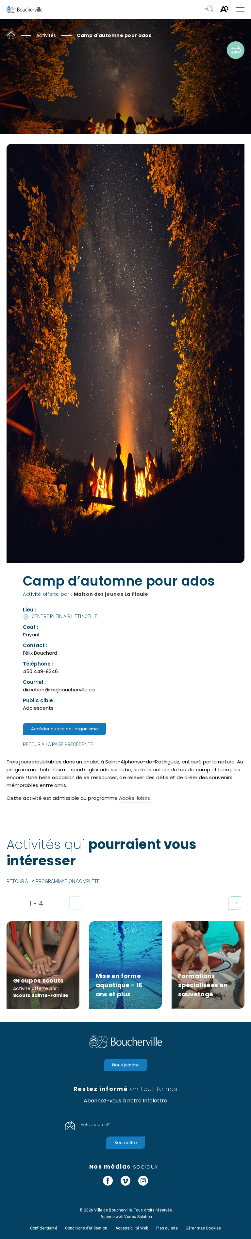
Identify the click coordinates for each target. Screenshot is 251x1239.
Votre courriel (95, 1124)
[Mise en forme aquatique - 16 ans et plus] (125, 965)
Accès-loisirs (134, 798)
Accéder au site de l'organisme (64, 729)
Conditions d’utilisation (86, 1228)
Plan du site (167, 1228)
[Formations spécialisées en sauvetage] (208, 965)
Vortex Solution (138, 1216)
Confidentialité (43, 1228)
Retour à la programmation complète (53, 881)
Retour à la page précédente (58, 744)
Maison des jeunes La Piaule (111, 594)
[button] (240, 9)
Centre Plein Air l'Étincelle (64, 616)
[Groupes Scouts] (43, 965)
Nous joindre (125, 1064)
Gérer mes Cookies (203, 1228)
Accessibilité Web (131, 1228)
